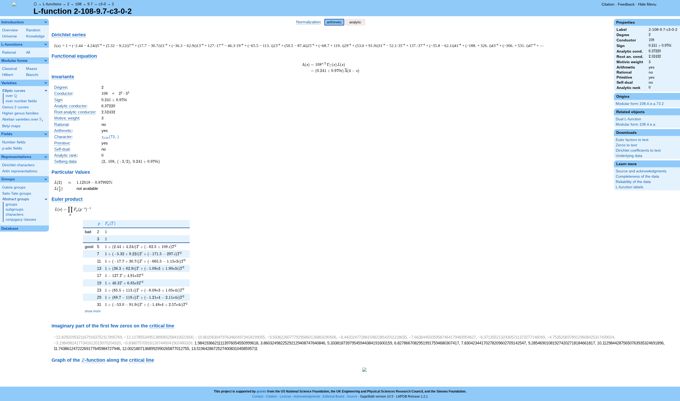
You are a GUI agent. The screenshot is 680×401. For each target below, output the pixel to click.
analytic (355, 22)
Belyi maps (11, 126)
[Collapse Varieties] (46, 83)
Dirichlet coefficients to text (638, 150)
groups (11, 204)
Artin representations (19, 171)
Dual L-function (628, 119)
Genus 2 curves (15, 107)
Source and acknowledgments (641, 171)
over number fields (21, 101)
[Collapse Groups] (46, 179)
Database (9, 229)
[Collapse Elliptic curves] (46, 90)
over (11, 96)
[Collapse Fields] (46, 134)
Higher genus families (20, 113)
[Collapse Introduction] (46, 22)
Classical (9, 69)
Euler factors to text (632, 140)
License (285, 396)
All (28, 52)
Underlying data (629, 156)
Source (352, 396)
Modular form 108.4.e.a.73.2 (640, 104)
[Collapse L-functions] (46, 44)
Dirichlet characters (18, 165)
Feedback (626, 4)
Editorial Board (333, 396)
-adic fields (12, 148)
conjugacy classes (21, 219)
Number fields (14, 142)
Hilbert (7, 75)
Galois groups (14, 187)
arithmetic (334, 22)
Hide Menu (647, 4)
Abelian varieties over (22, 119)
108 (78, 4)
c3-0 (102, 4)
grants (261, 391)
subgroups (14, 209)
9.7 (90, 4)
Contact (257, 396)
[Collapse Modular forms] (46, 60)
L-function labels (629, 187)
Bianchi (32, 75)
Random (33, 30)
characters (14, 214)
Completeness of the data (637, 176)
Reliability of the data (633, 182)
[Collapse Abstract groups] (46, 199)
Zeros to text (626, 145)
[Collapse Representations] (46, 157)
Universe (9, 36)
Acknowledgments (307, 396)
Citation (608, 4)
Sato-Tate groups (16, 193)
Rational (9, 52)
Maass (31, 69)
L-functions (52, 4)
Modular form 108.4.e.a (635, 124)
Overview (10, 30)
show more (93, 311)
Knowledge (35, 36)
